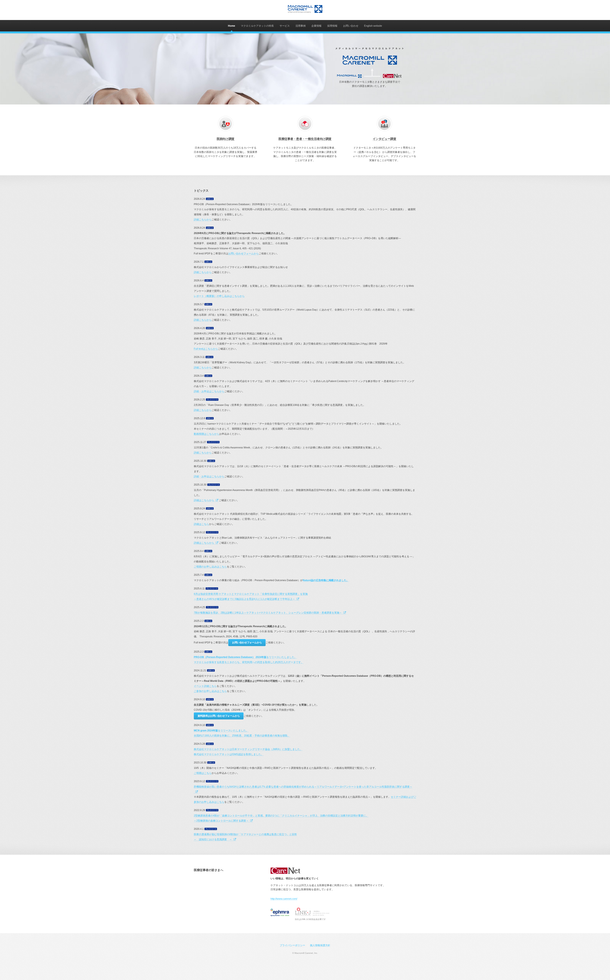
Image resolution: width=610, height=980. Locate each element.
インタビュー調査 (384, 139)
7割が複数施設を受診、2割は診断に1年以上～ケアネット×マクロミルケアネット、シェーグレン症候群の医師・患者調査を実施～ (268, 612)
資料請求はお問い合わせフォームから (219, 716)
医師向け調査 (225, 139)
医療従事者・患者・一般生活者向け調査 (304, 139)
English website (373, 25)
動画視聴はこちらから (206, 434)
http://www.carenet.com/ (284, 898)
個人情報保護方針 (320, 945)
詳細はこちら (201, 524)
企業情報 (316, 25)
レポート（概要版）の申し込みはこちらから (219, 296)
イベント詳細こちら (205, 686)
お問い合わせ (350, 25)
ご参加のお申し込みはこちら (210, 691)
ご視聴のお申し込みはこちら (210, 566)
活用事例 (300, 25)
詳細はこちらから (204, 500)
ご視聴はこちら (203, 773)
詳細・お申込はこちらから (209, 391)
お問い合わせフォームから (243, 253)
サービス (285, 25)
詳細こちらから (203, 219)
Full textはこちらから (206, 348)
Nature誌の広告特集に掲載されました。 (326, 580)
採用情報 (332, 25)
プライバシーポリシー (292, 945)
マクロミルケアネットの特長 (257, 25)
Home (231, 25)
